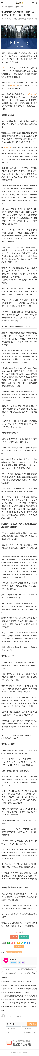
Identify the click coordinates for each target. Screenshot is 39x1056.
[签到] (13, 1024)
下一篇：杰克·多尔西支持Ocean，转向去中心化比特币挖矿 (19, 973)
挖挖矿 (19, 2)
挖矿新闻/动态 (9, 7)
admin (14, 959)
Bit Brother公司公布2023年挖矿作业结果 (16, 992)
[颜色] (11, 1024)
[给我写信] (23, 962)
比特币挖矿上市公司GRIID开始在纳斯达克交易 (17, 982)
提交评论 (32, 1024)
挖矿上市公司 (17, 952)
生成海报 (20, 946)
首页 (2, 7)
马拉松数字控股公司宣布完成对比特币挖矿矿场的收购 (20, 996)
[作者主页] (19, 962)
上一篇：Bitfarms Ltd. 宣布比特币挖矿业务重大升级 (19, 969)
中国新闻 (16, 7)
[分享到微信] (22, 943)
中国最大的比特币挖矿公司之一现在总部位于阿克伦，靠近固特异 (19, 13)
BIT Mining (6, 68)
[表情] (8, 1024)
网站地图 (25, 1052)
